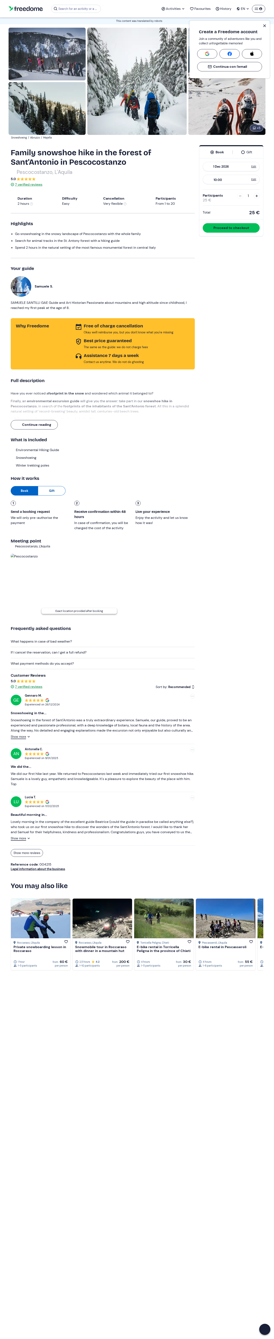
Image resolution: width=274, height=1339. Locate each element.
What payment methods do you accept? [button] (42, 663)
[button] (264, 1329)
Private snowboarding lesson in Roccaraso (39, 949)
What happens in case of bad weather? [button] (41, 641)
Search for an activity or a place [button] (78, 9)
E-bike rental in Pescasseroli (222, 947)
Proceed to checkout (231, 228)
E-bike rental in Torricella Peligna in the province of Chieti (164, 949)
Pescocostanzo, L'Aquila (44, 172)
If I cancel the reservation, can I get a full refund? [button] (48, 652)
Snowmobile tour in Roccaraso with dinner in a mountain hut (101, 949)
